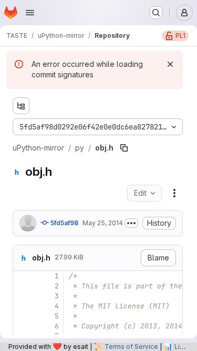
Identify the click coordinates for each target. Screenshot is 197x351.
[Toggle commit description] (131, 223)
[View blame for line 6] (22, 326)
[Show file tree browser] (21, 105)
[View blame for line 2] (22, 286)
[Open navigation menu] (30, 12)
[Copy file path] (124, 147)
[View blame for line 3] (22, 296)
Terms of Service (131, 346)
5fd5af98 (63, 223)
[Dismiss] (170, 64)
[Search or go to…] (156, 12)
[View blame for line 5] (22, 316)
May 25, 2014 (102, 223)
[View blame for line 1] (22, 276)
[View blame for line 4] (22, 306)
